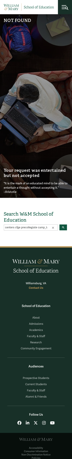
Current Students (36, 384)
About (36, 317)
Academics (36, 330)
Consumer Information (36, 451)
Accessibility (36, 448)
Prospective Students (36, 378)
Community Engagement (36, 348)
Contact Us (36, 288)
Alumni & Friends (36, 396)
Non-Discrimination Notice (36, 454)
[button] (53, 227)
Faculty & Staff (36, 336)
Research (36, 342)
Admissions (36, 324)
